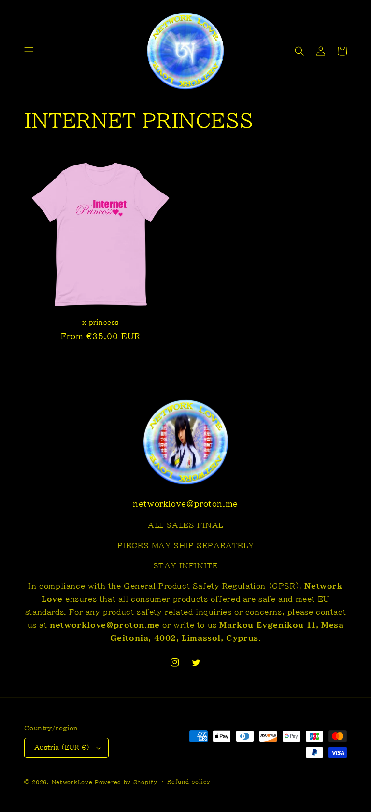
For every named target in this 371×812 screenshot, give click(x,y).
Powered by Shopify (126, 781)
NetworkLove (72, 781)
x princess (100, 322)
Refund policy (188, 781)
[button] (29, 51)
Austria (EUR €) (61, 747)
